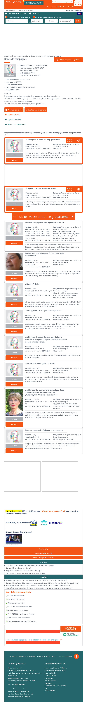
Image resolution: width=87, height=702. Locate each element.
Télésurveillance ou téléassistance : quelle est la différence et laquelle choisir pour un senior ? (38, 586)
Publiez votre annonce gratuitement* (45, 216)
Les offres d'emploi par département (20, 694)
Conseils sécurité (50, 676)
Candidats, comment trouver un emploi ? (22, 670)
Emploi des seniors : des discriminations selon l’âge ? (24, 571)
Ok (79, 21)
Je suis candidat (17, 13)
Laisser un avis (13, 115)
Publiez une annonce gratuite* (62, 2)
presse (13, 621)
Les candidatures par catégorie (18, 691)
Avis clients (43, 549)
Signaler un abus (14, 119)
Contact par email (15, 110)
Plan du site (49, 683)
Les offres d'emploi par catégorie (19, 696)
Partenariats (49, 678)
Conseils (71, 7)
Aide (64, 7)
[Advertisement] (43, 39)
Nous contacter (50, 691)
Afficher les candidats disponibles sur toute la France (48, 17)
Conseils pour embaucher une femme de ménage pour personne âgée (30, 565)
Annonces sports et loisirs (43, 557)
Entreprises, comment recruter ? (19, 678)
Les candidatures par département (19, 689)
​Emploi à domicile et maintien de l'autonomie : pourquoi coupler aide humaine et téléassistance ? (39, 588)
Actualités (79, 7)
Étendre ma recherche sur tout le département (19, 17)
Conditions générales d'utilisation (56, 668)
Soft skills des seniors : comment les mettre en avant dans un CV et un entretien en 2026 (36, 580)
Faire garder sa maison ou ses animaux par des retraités (25, 573)
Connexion (77, 4)
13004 (32, 73)
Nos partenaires (50, 681)
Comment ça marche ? (54, 7)
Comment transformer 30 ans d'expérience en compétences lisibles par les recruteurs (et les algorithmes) (42, 583)
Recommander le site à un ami (55, 686)
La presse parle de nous (43, 553)
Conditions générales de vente (55, 670)
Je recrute (36, 13)
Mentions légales (50, 673)
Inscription (78, 2)
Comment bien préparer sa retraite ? (18, 568)
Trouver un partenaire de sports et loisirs (22, 681)
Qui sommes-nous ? (14, 668)
